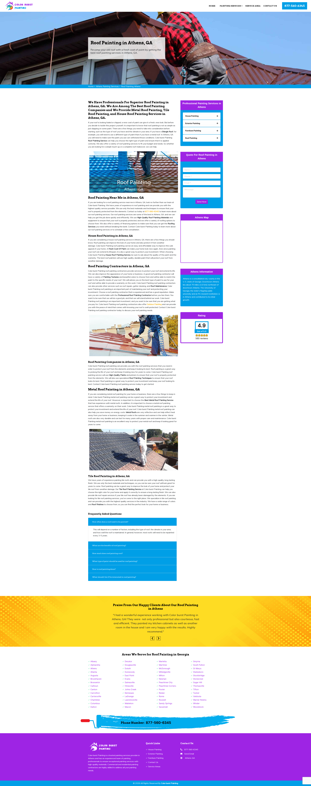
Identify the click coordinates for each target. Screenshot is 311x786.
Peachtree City (166, 682)
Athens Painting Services (107, 86)
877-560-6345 (295, 6)
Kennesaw (129, 693)
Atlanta (94, 672)
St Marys (197, 668)
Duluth (128, 668)
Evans (127, 679)
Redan (162, 693)
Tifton (196, 689)
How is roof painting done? (104, 569)
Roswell (162, 700)
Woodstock (198, 707)
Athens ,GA (190, 758)
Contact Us (270, 6)
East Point (129, 675)
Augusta (94, 675)
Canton (94, 689)
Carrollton (95, 693)
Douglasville (130, 665)
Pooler (162, 689)
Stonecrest (198, 679)
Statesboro (198, 672)
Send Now (201, 201)
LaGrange (129, 696)
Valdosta (197, 696)
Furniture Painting (155, 758)
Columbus (95, 703)
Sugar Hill (197, 682)
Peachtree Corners (167, 686)
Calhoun (94, 686)
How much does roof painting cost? (107, 553)
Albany (94, 661)
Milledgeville (164, 672)
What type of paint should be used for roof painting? (115, 561)
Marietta (163, 661)
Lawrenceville (131, 700)
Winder (196, 703)
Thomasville (198, 686)
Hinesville (129, 686)
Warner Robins (199, 700)
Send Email (189, 754)
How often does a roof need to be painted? (110, 522)
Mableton (129, 703)
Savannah (163, 707)
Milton (162, 675)
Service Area (252, 6)
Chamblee (95, 700)
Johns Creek (130, 689)
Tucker (196, 693)
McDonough (164, 668)
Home (212, 6)
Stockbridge (198, 675)
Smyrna (196, 661)
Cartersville (96, 696)
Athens (94, 668)
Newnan (162, 679)
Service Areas (154, 766)
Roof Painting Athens (130, 86)
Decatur (128, 661)
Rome (161, 696)
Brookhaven (96, 679)
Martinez (163, 665)
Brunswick (95, 682)
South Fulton (199, 665)
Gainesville (130, 682)
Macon (128, 707)
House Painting (154, 749)
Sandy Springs (165, 703)
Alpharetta (95, 665)
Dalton (94, 707)
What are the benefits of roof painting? (109, 545)
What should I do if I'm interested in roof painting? (114, 577)
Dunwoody (130, 672)
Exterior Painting (155, 754)
